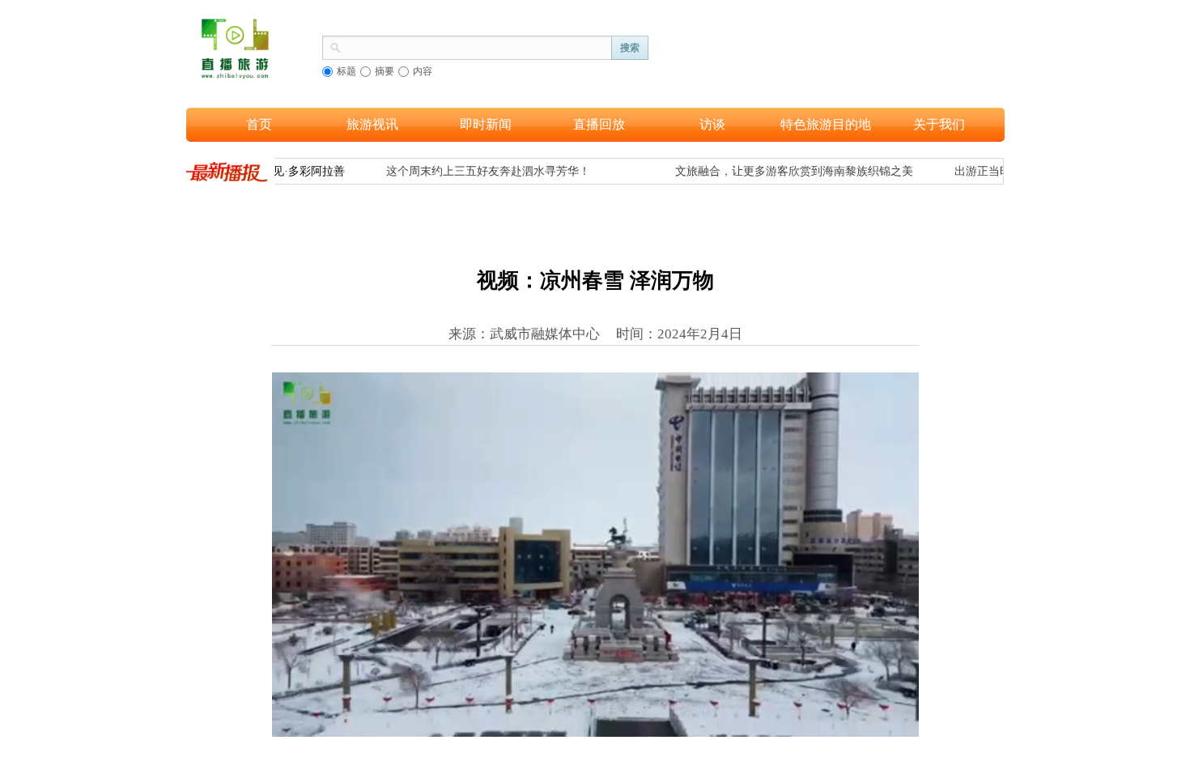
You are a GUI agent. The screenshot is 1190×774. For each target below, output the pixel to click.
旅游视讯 (372, 124)
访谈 (712, 124)
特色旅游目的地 (825, 124)
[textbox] (476, 46)
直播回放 (599, 124)
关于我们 (939, 124)
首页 (259, 124)
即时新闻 (486, 124)
